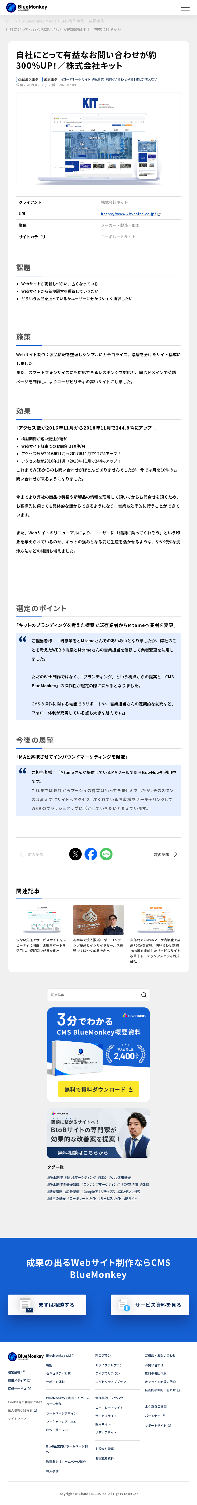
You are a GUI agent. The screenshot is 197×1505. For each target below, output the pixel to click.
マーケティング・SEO (61, 1421)
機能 (49, 1365)
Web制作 (56, 1177)
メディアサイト (106, 1432)
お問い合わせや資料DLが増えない (132, 79)
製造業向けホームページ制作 (66, 1461)
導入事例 (52, 1471)
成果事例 (50, 79)
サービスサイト (110, 1198)
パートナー (152, 1415)
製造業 (99, 79)
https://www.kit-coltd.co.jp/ (128, 213)
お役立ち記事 (104, 1448)
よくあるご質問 (155, 1406)
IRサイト (131, 1198)
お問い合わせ (154, 1365)
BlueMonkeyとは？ (60, 1355)
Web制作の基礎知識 (64, 1184)
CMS (145, 1184)
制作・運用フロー (58, 1430)
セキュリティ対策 (58, 1373)
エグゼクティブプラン (110, 1381)
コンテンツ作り (130, 1191)
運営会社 (14, 1372)
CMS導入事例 (28, 79)
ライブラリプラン (107, 1373)
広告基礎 (73, 1191)
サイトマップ (17, 1418)
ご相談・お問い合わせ (160, 1355)
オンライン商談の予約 (160, 1381)
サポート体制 (55, 1381)
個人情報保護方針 (20, 1410)
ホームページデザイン (61, 1413)
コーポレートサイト (76, 79)
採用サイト (103, 1424)
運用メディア (17, 1380)
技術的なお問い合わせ (160, 1390)
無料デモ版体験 (155, 1373)
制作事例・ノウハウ (109, 1398)
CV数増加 (131, 1184)
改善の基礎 (57, 1198)
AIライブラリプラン (109, 1365)
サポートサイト (155, 1425)
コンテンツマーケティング (101, 1184)
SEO (103, 1177)
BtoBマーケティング (81, 1177)
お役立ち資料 (104, 1458)
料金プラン (103, 1355)
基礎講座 (55, 1191)
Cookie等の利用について (25, 1402)
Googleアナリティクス (99, 1191)
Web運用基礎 (120, 1177)
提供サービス (17, 1388)
